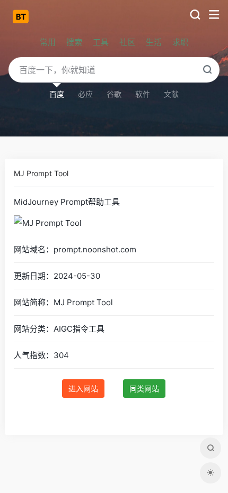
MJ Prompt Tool (41, 173)
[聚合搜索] (210, 448)
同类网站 (144, 388)
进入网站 (83, 388)
